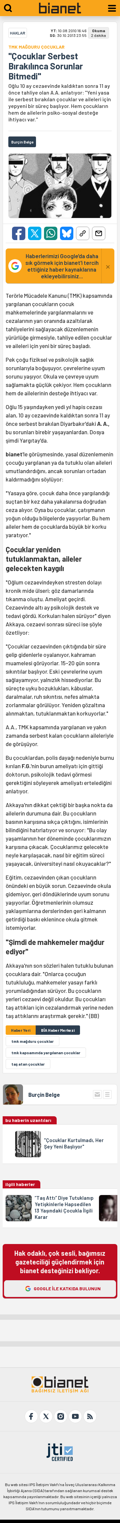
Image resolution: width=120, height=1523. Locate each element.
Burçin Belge (44, 1094)
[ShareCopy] (82, 233)
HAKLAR (17, 33)
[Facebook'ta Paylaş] (18, 233)
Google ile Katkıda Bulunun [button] (67, 1288)
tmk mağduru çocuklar (32, 1041)
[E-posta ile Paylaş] (98, 233)
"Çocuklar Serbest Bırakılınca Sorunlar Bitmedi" (45, 66)
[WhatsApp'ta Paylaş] (50, 233)
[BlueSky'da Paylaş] (66, 233)
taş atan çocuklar (28, 1064)
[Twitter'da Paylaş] (34, 233)
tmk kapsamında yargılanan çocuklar (45, 1052)
